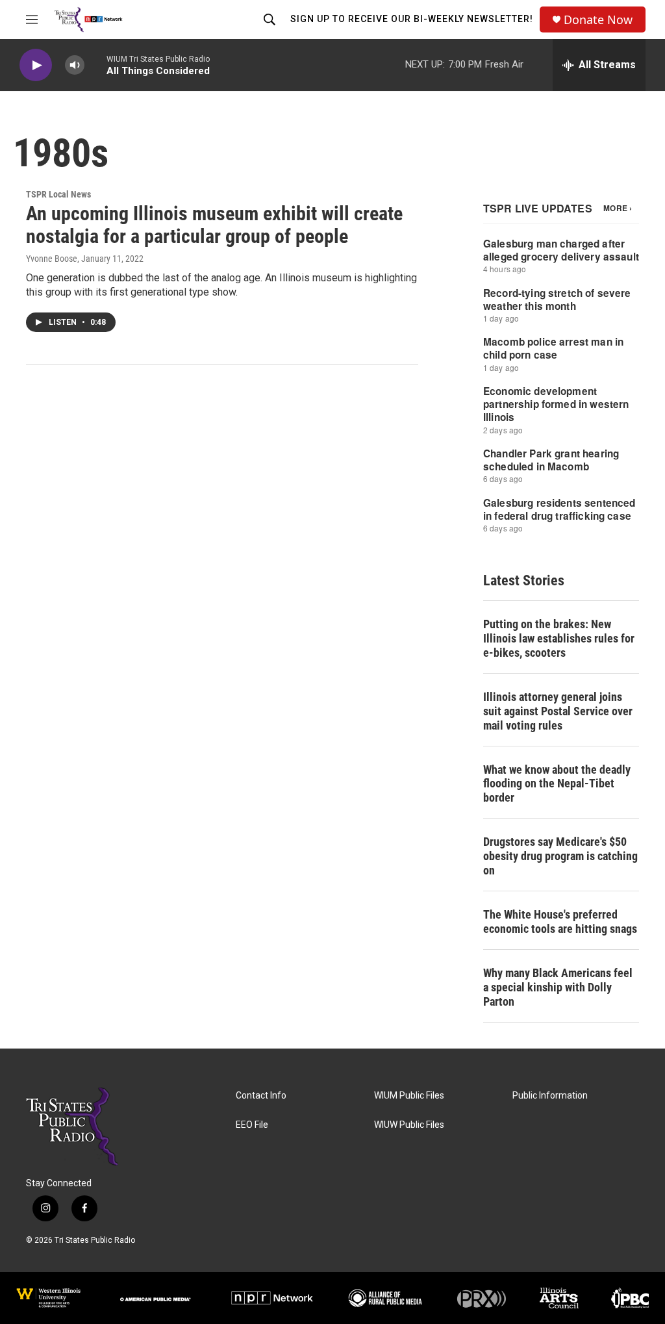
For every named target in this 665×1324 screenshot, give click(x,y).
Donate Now (598, 20)
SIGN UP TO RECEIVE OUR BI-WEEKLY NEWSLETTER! (411, 19)
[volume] (75, 65)
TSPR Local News (58, 194)
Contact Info (261, 1096)
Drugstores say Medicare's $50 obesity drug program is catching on (560, 856)
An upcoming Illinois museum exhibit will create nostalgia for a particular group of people (214, 225)
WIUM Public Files (409, 1096)
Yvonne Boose (51, 258)
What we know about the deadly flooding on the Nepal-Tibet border (557, 784)
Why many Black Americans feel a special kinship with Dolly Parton (558, 987)
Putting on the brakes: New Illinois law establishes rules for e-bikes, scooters (558, 638)
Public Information (550, 1096)
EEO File (252, 1125)
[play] (35, 65)
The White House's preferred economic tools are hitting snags (560, 922)
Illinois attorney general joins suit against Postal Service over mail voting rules (558, 711)
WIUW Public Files (409, 1125)
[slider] (95, 64)
